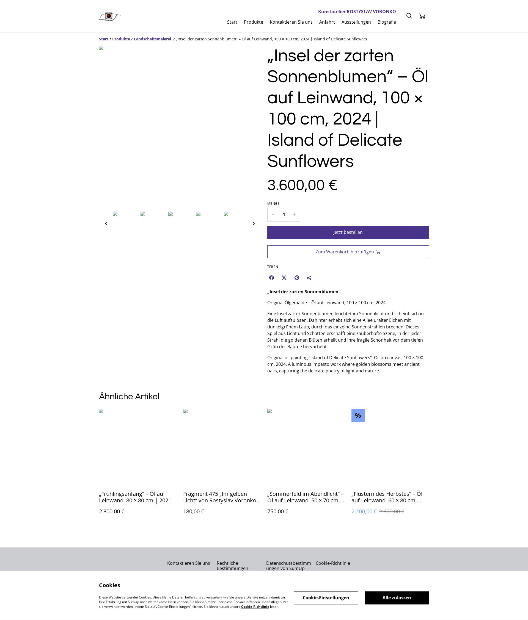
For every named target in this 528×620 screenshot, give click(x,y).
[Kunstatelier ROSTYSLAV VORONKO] (110, 16)
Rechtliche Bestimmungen (232, 565)
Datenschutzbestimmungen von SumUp (288, 565)
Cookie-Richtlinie (333, 563)
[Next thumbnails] (254, 223)
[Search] (409, 16)
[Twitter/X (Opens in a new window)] (284, 277)
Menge (273, 204)
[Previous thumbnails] (106, 223)
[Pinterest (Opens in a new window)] (297, 277)
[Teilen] (309, 277)
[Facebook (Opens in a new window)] (271, 277)
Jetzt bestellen (348, 232)
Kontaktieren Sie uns (188, 563)
